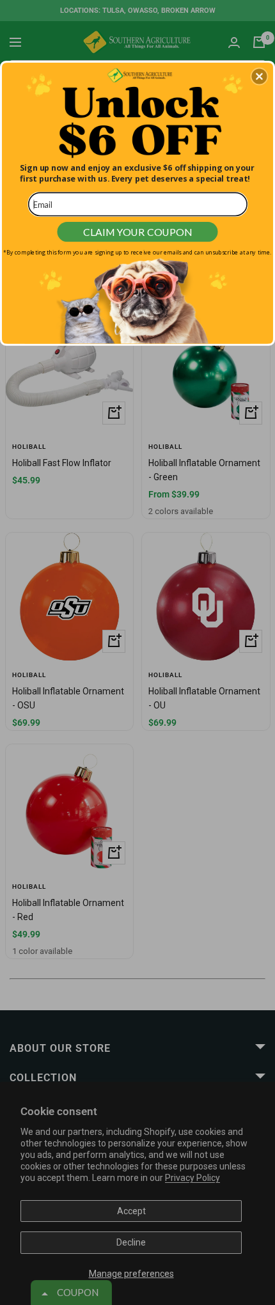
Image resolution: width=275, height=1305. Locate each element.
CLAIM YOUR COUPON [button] (137, 231)
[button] (259, 76)
